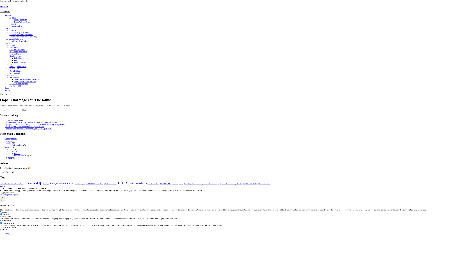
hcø (161, 184)
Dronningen (46, 184)
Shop (7, 88)
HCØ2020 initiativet (22, 22)
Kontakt (12, 45)
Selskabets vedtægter (17, 50)
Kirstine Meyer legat (198, 184)
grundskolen (78, 184)
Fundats (17, 60)
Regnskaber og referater (18, 52)
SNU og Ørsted (15, 54)
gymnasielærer (99, 184)
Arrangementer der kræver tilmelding (23, 37)
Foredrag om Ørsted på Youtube (21, 35)
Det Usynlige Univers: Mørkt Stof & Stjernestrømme (24, 127)
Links (11, 65)
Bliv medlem (9, 75)
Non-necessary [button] (5, 221)
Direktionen (13, 47)
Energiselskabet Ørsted (62, 183)
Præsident (239, 184)
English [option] (7, 234)
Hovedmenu (5, 11)
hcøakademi (175, 184)
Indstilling (18, 58)
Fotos (11, 149)
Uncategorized (10, 139)
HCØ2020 (9, 158)
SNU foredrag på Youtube (19, 33)
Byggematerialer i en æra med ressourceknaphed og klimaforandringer (31, 122)
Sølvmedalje (249, 184)
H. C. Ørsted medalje (132, 183)
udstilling (267, 184)
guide (83, 184)
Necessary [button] (4, 212)
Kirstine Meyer (15, 56)
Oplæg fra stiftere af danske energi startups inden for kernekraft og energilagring (35, 124)
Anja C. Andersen (10, 184)
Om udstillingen (15, 71)
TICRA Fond (261, 184)
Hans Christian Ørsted (153, 184)
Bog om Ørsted (19, 184)
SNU (244, 184)
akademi (2, 184)
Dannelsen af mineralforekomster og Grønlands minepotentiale (28, 129)
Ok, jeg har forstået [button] (7, 193)
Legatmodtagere (20, 62)
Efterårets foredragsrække (14, 120)
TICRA (255, 184)
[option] (230, 234)
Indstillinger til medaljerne (19, 41)
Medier (7, 147)
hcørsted (181, 184)
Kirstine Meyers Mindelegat (211, 184)
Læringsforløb (14, 73)
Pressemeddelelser (16, 26)
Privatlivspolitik (15, 86)
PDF (11, 152)
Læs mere (3, 195)
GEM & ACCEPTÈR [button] (8, 227)
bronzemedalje (33, 183)
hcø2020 (167, 183)
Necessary (7, 214)
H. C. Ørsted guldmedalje (110, 184)
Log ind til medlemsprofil (18, 84)
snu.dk (4, 6)
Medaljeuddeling (20, 20)
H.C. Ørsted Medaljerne (14, 39)
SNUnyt (12, 24)
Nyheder (8, 15)
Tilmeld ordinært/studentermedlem (27, 79)
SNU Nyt (17, 154)
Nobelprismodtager (231, 184)
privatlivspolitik (13, 195)
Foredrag (8, 28)
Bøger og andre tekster (17, 67)
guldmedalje (90, 184)
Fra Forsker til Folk (12, 69)
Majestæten (223, 184)
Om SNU (8, 43)
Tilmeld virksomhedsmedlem (25, 82)
